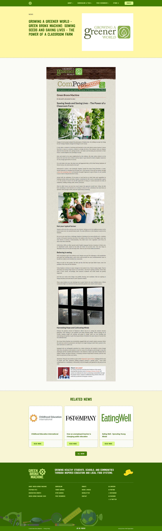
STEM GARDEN (59, 493)
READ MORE (37, 444)
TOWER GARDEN (59, 490)
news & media (86, 490)
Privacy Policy (47, 528)
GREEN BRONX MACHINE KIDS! (37, 496)
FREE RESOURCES (101, 3)
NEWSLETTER (86, 493)
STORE (115, 3)
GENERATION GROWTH (35, 493)
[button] (70, 3)
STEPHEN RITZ (33, 490)
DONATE (129, 3)
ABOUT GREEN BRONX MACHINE (38, 486)
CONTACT (84, 496)
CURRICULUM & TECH (84, 3)
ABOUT (70, 3)
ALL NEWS (81, 454)
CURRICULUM (58, 486)
